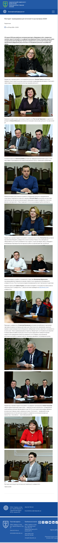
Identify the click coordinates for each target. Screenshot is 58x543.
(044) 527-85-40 (29, 507)
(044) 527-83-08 (29, 535)
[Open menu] (53, 11)
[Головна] (5, 524)
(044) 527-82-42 (14, 530)
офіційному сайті (44, 287)
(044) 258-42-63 (29, 533)
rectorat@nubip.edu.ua (16, 533)
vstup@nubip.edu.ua (30, 538)
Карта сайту (54, 529)
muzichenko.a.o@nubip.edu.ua (33, 511)
